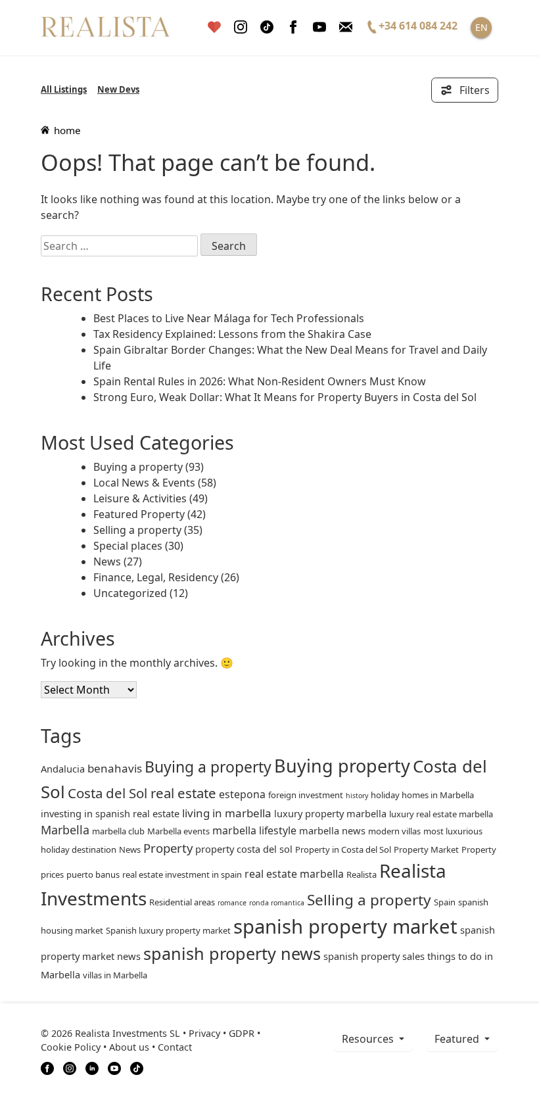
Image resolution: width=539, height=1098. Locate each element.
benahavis (114, 768)
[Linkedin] (92, 1067)
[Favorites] (214, 27)
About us (129, 1047)
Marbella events (178, 831)
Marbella (65, 830)
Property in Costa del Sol (343, 849)
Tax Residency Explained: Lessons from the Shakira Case (232, 334)
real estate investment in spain (182, 874)
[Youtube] (319, 27)
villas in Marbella (115, 975)
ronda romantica (276, 902)
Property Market (426, 849)
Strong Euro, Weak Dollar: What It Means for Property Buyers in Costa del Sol (285, 397)
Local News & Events (144, 482)
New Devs (118, 89)
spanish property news (232, 953)
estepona (242, 794)
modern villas (394, 831)
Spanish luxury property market (168, 930)
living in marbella (226, 813)
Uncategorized (130, 593)
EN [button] (481, 27)
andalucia (63, 768)
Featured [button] (458, 1039)
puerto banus (93, 874)
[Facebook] (293, 27)
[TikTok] (136, 1067)
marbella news (332, 830)
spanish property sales (374, 956)
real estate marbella (294, 874)
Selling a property (137, 530)
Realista (361, 874)
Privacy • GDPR (221, 1033)
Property (168, 848)
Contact (175, 1047)
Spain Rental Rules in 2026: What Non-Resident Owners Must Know (259, 381)
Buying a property (138, 467)
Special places (127, 545)
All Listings (64, 89)
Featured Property (139, 514)
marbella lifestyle (254, 830)
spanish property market (345, 926)
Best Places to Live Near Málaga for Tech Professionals (228, 318)
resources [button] (369, 1039)
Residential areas (182, 902)
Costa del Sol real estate (142, 793)
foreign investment (305, 795)
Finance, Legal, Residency (155, 577)
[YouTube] (114, 1067)
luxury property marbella (330, 813)
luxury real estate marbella (441, 814)
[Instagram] (240, 27)
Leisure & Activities (140, 498)
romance (232, 902)
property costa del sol (244, 848)
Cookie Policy (71, 1047)
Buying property (342, 765)
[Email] (345, 27)
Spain (445, 902)
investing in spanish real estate (110, 813)
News (107, 561)
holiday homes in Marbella (422, 795)
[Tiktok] (266, 27)
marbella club (118, 831)
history (357, 795)
